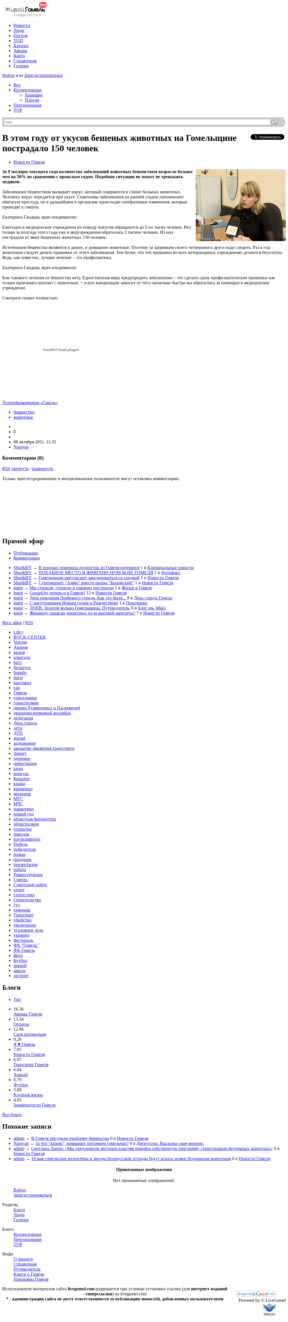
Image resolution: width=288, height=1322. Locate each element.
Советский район (30, 884)
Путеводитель (27, 1269)
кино (18, 768)
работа (20, 869)
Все (17, 85)
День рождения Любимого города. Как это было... (78, 597)
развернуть (42, 468)
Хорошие (33, 95)
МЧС (18, 803)
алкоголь (22, 657)
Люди (19, 30)
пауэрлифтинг (27, 839)
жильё (19, 738)
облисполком (26, 824)
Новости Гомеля (29, 162)
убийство (23, 920)
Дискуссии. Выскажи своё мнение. (170, 1143)
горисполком (26, 702)
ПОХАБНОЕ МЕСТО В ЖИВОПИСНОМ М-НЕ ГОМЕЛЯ (96, 572)
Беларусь (22, 667)
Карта (19, 55)
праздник (23, 859)
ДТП (18, 733)
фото (18, 955)
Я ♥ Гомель (24, 1044)
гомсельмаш (25, 697)
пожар (20, 854)
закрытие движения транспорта (44, 748)
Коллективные (28, 90)
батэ (18, 662)
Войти (8, 75)
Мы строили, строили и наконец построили (72, 587)
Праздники (136, 603)
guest (18, 587)
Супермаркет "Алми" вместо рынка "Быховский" (86, 582)
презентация (25, 864)
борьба (20, 672)
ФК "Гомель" (26, 945)
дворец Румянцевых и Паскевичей (47, 707)
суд (17, 904)
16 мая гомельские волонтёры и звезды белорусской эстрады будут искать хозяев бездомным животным (131, 1158)
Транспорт (24, 915)
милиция (22, 793)
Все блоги (12, 1114)
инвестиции (25, 763)
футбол (20, 960)
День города (25, 723)
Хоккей (21, 1074)
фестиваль (23, 940)
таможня (22, 910)
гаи (17, 687)
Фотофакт (170, 572)
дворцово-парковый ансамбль (42, 713)
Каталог (21, 45)
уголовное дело (28, 930)
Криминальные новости (170, 567)
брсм (18, 677)
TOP (18, 110)
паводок (21, 834)
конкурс (21, 773)
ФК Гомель (24, 950)
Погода (21, 35)
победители (25, 849)
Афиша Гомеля (28, 1014)
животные (23, 417)
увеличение (25, 925)
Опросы (21, 1024)
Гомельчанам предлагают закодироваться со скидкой (89, 577)
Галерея (21, 65)
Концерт (22, 778)
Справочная (25, 60)
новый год (24, 814)
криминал (23, 788)
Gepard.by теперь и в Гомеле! (57, 592)
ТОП (18, 40)
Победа (21, 844)
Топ (17, 999)
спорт (19, 889)
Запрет (20, 753)
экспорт (21, 975)
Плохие (32, 100)
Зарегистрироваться (43, 75)
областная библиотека (35, 819)
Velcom (20, 642)
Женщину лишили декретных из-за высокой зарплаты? (82, 613)
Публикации (26, 553)
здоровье (22, 758)
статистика (24, 894)
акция (19, 652)
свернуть (20, 468)
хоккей (20, 965)
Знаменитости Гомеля (34, 1105)
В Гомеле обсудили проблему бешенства (70, 1138)
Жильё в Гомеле (137, 587)
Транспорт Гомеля (31, 1064)
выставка (22, 682)
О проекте (23, 1259)
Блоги (19, 1209)
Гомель (20, 692)
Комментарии (27, 558)
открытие (23, 829)
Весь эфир (12, 622)
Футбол (21, 1084)
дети (18, 728)
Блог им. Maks (152, 608)
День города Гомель (153, 597)
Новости (22, 25)
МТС (18, 798)
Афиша (20, 50)
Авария (21, 647)
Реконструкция (28, 874)
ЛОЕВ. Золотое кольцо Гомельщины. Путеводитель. (80, 608)
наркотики (24, 809)
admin (19, 1138)
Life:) (18, 632)
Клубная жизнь (28, 1094)
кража (19, 783)
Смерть (21, 879)
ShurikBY (23, 567)
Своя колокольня (30, 1034)
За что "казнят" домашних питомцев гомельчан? (82, 1143)
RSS (6, 468)
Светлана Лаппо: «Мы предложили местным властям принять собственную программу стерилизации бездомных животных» (152, 1148)
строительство (27, 899)
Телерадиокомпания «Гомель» (30, 402)
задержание (25, 743)
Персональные (28, 105)
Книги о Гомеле (29, 1274)
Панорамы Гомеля (31, 1279)
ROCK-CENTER (30, 637)
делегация (23, 718)
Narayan (21, 447)
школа (19, 970)
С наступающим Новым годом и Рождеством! (74, 603)
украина (21, 935)
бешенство (24, 412)
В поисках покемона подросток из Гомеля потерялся (89, 567)
